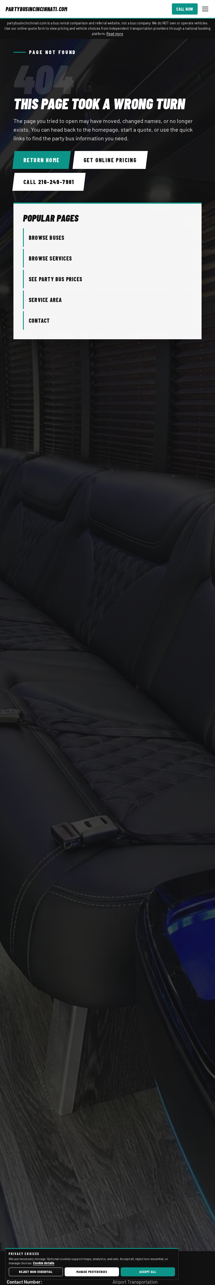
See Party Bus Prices (55, 279)
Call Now (184, 8)
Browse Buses (46, 237)
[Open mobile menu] (205, 9)
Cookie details (43, 1263)
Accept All (147, 1272)
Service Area (45, 299)
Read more (114, 33)
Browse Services (50, 258)
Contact (39, 320)
